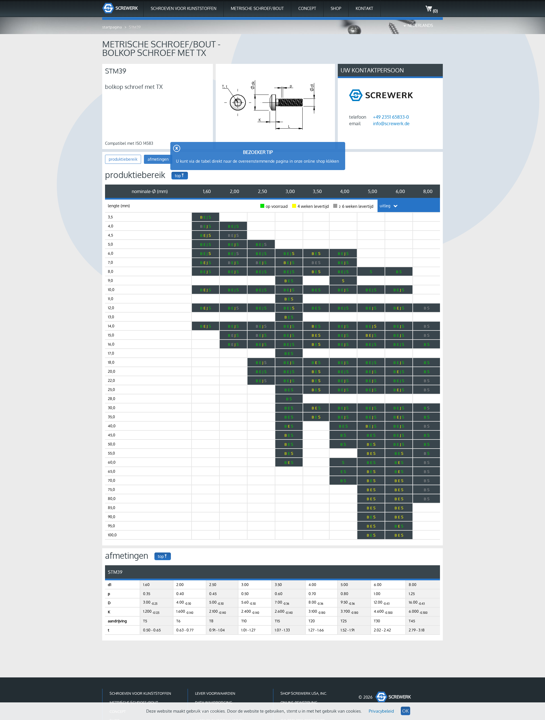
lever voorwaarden (215, 693)
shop (336, 8)
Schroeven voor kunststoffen (183, 8)
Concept (307, 8)
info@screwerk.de (391, 123)
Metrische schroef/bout (257, 8)
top (178, 175)
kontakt (364, 8)
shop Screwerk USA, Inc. (303, 693)
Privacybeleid (381, 711)
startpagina (112, 27)
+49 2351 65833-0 (391, 117)
